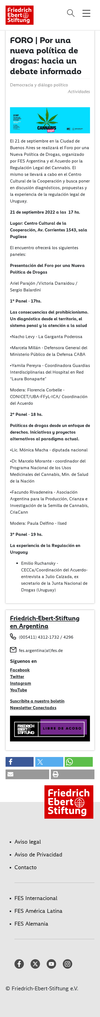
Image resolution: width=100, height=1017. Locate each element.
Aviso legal (27, 841)
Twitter (17, 676)
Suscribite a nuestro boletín (37, 701)
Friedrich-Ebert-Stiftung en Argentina (44, 622)
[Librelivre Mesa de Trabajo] (50, 728)
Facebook (20, 670)
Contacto (25, 867)
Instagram (20, 683)
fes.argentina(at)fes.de (41, 650)
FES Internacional (35, 898)
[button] (20, 762)
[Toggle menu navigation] (86, 13)
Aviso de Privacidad (38, 854)
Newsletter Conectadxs (33, 707)
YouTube (18, 690)
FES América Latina (38, 911)
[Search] (71, 13)
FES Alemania (31, 923)
